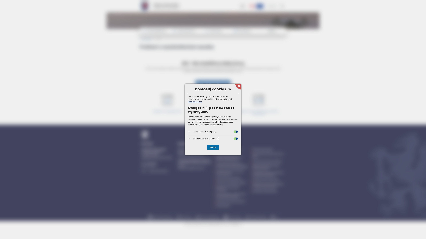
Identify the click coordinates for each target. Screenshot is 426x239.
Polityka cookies (195, 102)
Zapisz (213, 147)
